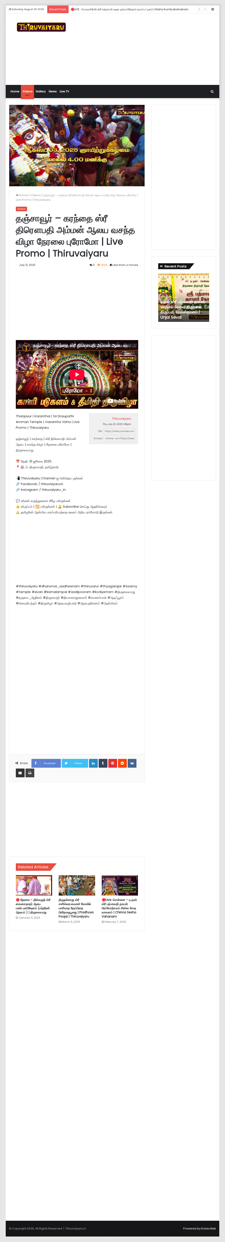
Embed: (98, 438)
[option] (183, 298)
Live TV (64, 91)
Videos (27, 91)
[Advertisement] (152, 48)
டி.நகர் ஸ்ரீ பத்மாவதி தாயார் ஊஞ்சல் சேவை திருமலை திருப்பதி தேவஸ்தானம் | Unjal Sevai (182, 309)
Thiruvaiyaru (121, 418)
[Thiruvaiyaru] (41, 27)
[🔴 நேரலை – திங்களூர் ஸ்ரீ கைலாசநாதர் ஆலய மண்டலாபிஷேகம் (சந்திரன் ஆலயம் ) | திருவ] (34, 885)
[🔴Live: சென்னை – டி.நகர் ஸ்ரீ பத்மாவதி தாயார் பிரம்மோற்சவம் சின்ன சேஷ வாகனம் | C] (120, 885)
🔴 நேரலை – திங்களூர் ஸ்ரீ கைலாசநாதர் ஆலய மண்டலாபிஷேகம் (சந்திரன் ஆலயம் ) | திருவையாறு (33, 906)
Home (15, 91)
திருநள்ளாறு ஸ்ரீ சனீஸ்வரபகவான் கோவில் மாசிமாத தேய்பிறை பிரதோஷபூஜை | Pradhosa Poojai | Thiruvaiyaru (76, 908)
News (53, 91)
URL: (100, 431)
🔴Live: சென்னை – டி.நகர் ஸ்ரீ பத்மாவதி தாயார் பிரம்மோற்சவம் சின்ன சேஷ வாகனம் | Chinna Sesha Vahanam (119, 908)
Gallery (41, 91)
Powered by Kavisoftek (199, 1228)
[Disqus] (77, 997)
